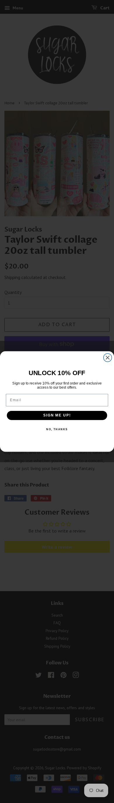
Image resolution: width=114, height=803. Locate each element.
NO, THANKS (57, 429)
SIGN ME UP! (57, 415)
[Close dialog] (107, 357)
